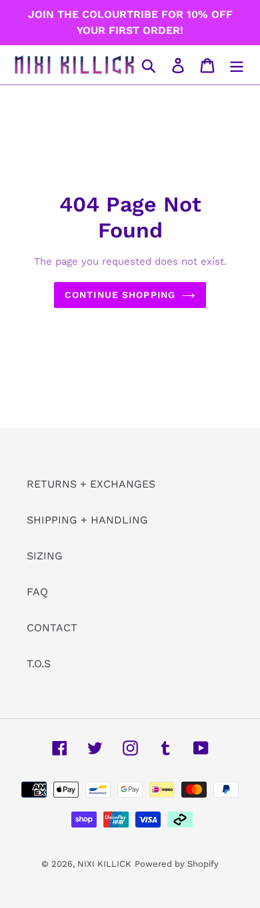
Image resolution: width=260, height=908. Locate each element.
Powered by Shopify (177, 864)
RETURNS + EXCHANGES (91, 484)
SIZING (45, 555)
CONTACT (52, 627)
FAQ (37, 591)
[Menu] (236, 65)
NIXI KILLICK (104, 864)
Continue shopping (120, 294)
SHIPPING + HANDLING (87, 520)
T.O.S (39, 663)
